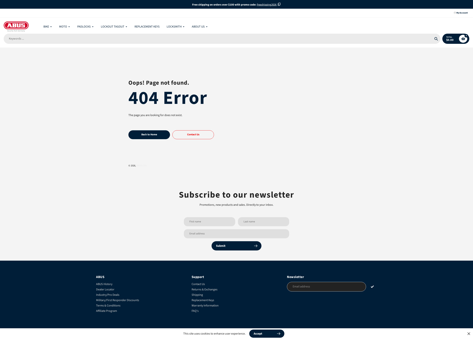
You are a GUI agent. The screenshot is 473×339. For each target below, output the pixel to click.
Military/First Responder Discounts (117, 300)
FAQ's (195, 311)
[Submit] (372, 286)
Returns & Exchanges (204, 289)
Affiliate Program (106, 311)
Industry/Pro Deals (107, 295)
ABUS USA (141, 165)
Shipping (197, 295)
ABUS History (104, 284)
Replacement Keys (203, 300)
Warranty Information (205, 306)
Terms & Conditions (108, 306)
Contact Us (198, 284)
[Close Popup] (469, 333)
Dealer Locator (105, 289)
